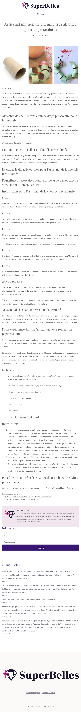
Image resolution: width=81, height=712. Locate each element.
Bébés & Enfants (14, 494)
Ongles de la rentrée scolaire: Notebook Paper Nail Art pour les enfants (27, 497)
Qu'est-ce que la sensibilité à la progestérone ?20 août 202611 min (29, 599)
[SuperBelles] (40, 5)
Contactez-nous (48, 692)
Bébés (6, 494)
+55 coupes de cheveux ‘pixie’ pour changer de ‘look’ (21, 499)
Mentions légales (33, 692)
